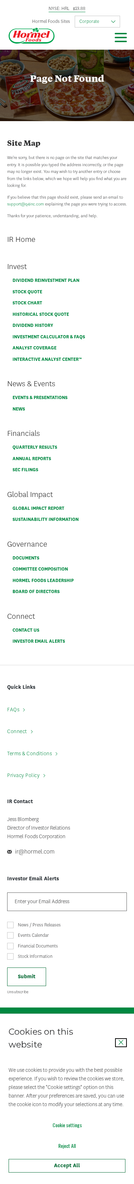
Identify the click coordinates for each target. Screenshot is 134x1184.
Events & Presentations (40, 397)
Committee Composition (40, 569)
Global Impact (30, 494)
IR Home (21, 239)
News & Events (31, 383)
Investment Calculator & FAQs (49, 337)
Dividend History (33, 325)
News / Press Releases (39, 925)
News (19, 409)
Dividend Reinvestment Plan (46, 280)
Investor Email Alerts (39, 641)
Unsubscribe (18, 992)
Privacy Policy (23, 775)
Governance (27, 544)
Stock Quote (27, 292)
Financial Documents (38, 946)
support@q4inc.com (25, 204)
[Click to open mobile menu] (121, 38)
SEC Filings (25, 470)
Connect (21, 616)
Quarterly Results (35, 447)
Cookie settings (67, 1125)
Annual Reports (32, 459)
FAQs (13, 709)
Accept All (67, 1165)
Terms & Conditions (29, 753)
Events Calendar (33, 935)
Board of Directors (36, 591)
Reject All (67, 1145)
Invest (17, 266)
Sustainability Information (46, 519)
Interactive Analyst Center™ (47, 359)
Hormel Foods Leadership (43, 580)
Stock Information (35, 956)
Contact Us (26, 630)
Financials (23, 433)
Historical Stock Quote (41, 314)
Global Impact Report (38, 508)
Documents (26, 558)
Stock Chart (27, 303)
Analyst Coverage (34, 348)
